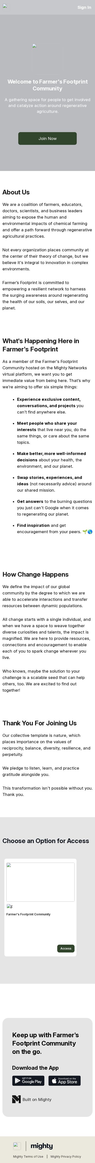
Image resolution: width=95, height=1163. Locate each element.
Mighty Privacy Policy (66, 1156)
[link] (40, 907)
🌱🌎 (87, 531)
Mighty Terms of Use (28, 1156)
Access (65, 948)
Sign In (84, 7)
